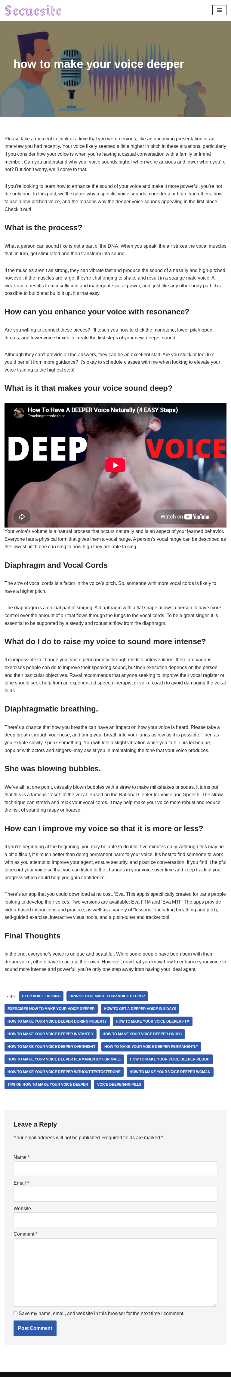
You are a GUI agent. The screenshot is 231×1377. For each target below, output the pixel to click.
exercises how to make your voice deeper (51, 1009)
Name (21, 1157)
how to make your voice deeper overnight (51, 1047)
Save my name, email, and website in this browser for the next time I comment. (101, 1313)
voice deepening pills (119, 1084)
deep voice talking (41, 996)
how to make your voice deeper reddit (170, 1059)
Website (22, 1208)
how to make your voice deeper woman (170, 1072)
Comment (25, 1234)
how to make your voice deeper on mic (142, 1034)
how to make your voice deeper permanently (151, 1047)
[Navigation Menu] (219, 10)
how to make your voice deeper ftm (152, 1021)
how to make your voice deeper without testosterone (64, 1072)
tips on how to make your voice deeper (48, 1084)
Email (21, 1183)
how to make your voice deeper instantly (51, 1034)
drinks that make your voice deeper (107, 996)
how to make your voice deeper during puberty (57, 1021)
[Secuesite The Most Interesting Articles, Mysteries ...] (33, 10)
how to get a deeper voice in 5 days (140, 1009)
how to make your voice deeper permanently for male (64, 1059)
